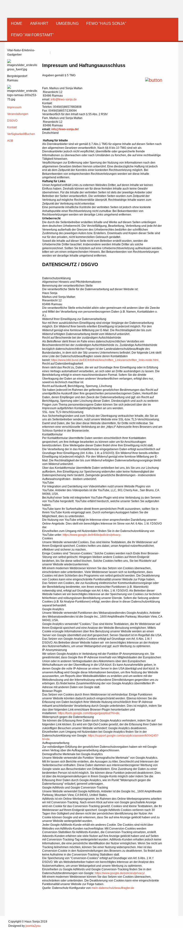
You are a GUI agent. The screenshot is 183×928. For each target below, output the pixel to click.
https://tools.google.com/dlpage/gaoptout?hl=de (88, 713)
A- (174, 46)
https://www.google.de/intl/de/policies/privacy (91, 534)
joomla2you (33, 926)
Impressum (14, 107)
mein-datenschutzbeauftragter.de (113, 888)
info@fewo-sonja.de (64, 99)
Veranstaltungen (17, 114)
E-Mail (55, 53)
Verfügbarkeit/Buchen (21, 134)
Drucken (45, 53)
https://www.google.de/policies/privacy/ (120, 873)
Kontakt (12, 127)
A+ (165, 46)
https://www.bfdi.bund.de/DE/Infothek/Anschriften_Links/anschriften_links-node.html (104, 360)
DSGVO (12, 120)
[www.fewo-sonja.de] (34, 9)
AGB (10, 140)
